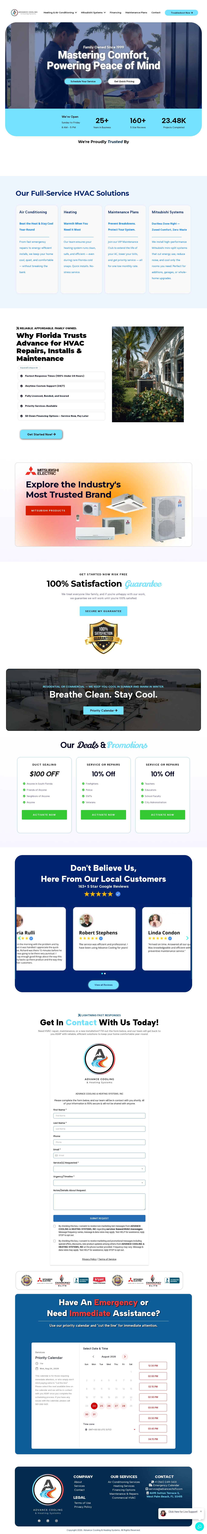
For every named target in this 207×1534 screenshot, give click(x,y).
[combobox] (99, 1169)
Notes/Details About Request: (69, 1190)
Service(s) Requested (66, 1162)
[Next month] (125, 1357)
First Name (60, 1109)
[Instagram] (56, 1521)
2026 (113, 1356)
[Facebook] (39, 1521)
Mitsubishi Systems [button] (92, 12)
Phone (56, 1136)
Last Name (60, 1123)
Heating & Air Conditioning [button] (59, 12)
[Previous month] (93, 1357)
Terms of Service (107, 1259)
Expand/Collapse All (29, 368)
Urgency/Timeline (63, 1176)
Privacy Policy (89, 1259)
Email (57, 1149)
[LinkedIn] (47, 1521)
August (105, 1356)
